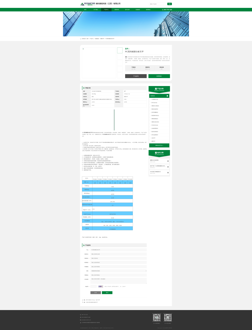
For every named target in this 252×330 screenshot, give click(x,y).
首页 (85, 9)
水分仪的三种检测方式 (155, 171)
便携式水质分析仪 (155, 121)
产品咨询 (136, 76)
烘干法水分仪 (154, 102)
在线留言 (138, 9)
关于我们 (96, 9)
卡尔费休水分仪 (155, 99)
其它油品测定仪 (155, 134)
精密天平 (102, 38)
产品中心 (106, 9)
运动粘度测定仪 (155, 128)
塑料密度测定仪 (155, 118)
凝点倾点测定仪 (155, 131)
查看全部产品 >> (159, 145)
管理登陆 (170, 327)
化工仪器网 (165, 327)
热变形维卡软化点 (155, 115)
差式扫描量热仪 (155, 112)
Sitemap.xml (160, 327)
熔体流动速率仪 (155, 109)
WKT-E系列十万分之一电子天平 (93, 299)
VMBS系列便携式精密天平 (92, 302)
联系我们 (148, 9)
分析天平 (153, 138)
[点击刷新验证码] (100, 286)
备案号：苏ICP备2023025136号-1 (107, 327)
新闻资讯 (117, 9)
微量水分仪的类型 (154, 160)
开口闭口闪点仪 (155, 125)
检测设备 (97, 38)
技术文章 (127, 9)
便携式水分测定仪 (155, 105)
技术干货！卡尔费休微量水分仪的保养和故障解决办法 (158, 165)
